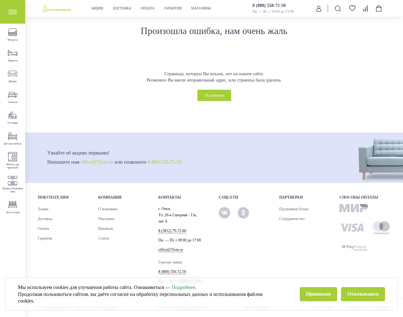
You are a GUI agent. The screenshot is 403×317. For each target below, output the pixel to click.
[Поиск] (337, 8)
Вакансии (105, 228)
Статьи (103, 238)
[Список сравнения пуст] (365, 8)
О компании (107, 209)
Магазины (201, 8)
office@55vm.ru (97, 162)
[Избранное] (352, 8)
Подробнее (183, 287)
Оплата (148, 8)
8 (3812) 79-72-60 (172, 231)
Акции (97, 8)
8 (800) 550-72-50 (269, 5)
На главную (214, 95)
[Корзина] (378, 8)
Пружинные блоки (294, 209)
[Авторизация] (318, 8)
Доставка (122, 8)
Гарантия (173, 8)
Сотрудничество (292, 219)
